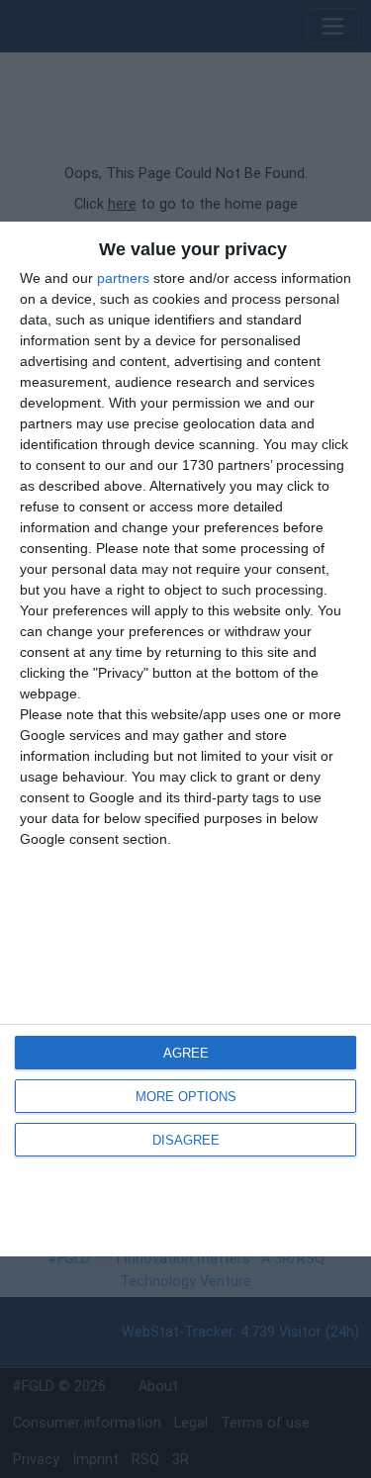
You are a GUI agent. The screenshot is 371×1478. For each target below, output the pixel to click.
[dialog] (185, 739)
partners (123, 278)
